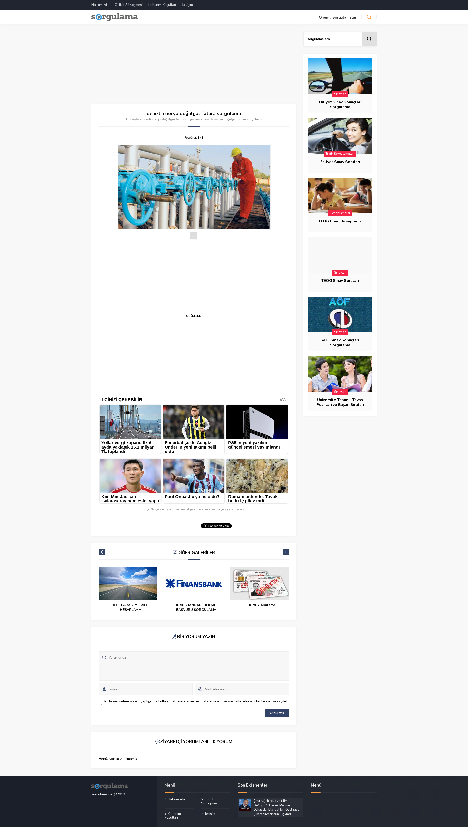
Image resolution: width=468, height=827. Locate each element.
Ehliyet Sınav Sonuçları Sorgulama (340, 104)
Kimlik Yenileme (262, 605)
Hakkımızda (100, 4)
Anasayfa (132, 119)
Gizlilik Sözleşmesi (129, 4)
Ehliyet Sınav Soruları (340, 161)
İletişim (187, 4)
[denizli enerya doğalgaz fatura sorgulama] (194, 187)
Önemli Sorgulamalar (338, 17)
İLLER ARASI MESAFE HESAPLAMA (130, 607)
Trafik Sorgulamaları (340, 154)
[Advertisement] (193, 68)
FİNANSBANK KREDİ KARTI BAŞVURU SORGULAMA (196, 607)
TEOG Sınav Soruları (340, 280)
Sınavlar (340, 94)
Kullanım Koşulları (162, 4)
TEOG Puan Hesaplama (340, 221)
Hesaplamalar (340, 213)
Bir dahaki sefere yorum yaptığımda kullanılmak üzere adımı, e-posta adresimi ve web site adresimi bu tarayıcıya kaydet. (195, 701)
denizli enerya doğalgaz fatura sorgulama (171, 119)
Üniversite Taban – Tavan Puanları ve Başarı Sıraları (340, 402)
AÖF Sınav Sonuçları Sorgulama (340, 342)
